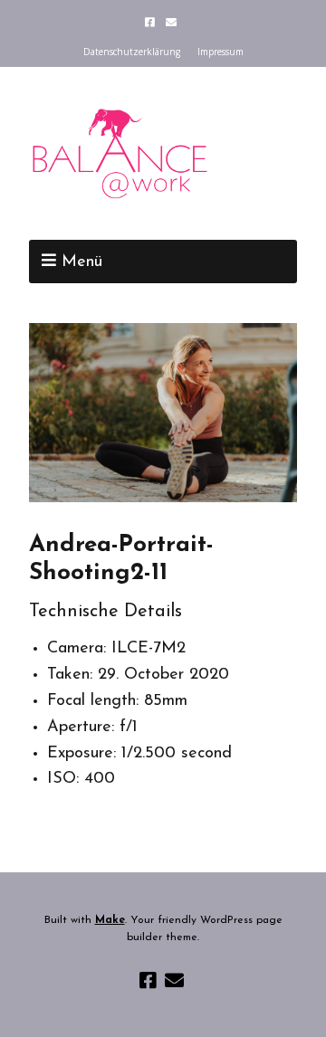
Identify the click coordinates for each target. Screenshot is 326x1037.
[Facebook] (151, 22)
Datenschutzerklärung (131, 51)
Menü (82, 262)
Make (110, 920)
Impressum (220, 51)
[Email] (171, 22)
